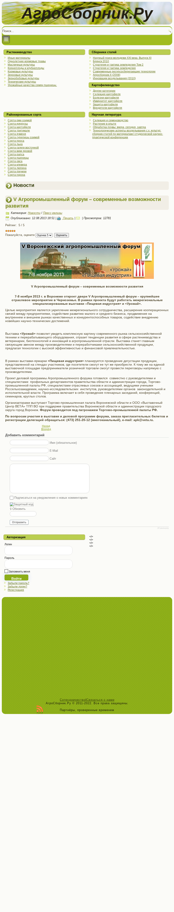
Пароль (9, 558)
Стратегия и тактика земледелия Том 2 (118, 64)
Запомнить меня (19, 571)
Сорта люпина (17, 168)
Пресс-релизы (52, 213)
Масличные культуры (21, 64)
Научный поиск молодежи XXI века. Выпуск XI (122, 57)
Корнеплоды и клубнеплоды (26, 68)
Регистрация (16, 590)
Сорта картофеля (19, 127)
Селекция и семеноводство (110, 120)
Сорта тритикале (19, 130)
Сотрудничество (72, 699)
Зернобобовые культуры (23, 78)
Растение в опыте (104, 123)
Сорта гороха (16, 174)
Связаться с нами (100, 699)
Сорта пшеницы (18, 157)
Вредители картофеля (107, 107)
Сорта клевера (17, 164)
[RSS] (39, 709)
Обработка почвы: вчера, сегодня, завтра (119, 127)
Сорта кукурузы (18, 123)
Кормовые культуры (20, 71)
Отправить (19, 522)
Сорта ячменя (17, 134)
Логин (8, 544)
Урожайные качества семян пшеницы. (32, 85)
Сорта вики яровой (20, 151)
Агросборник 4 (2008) (106, 75)
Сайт (53, 458)
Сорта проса (16, 140)
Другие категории (104, 90)
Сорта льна (15, 144)
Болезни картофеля (106, 97)
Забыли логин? (17, 586)
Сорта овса (15, 161)
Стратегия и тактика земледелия (114, 68)
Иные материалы (19, 57)
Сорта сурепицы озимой (23, 137)
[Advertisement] (87, 648)
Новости (34, 213)
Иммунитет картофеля (107, 101)
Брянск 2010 (101, 61)
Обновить (19, 509)
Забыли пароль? (18, 583)
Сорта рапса (16, 154)
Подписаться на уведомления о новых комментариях (51, 497)
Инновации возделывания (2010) (114, 78)
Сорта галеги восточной (23, 147)
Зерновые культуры (20, 75)
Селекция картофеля (107, 94)
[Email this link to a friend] (78, 218)
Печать (68, 218)
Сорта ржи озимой (20, 120)
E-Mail (54, 450)
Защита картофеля (105, 104)
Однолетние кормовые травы (27, 61)
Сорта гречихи (17, 171)
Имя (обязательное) (63, 442)
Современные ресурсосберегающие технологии (124, 71)
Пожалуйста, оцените (20, 235)
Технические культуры (22, 81)
